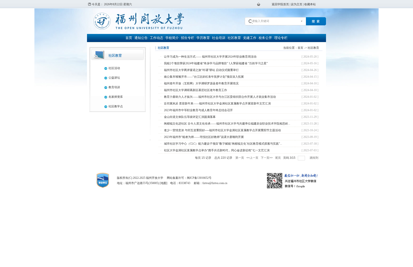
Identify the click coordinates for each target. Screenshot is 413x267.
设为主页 (296, 4)
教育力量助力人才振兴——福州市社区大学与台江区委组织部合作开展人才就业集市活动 (220, 96)
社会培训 (218, 38)
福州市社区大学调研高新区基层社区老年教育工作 (195, 90)
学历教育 (203, 38)
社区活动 (114, 68)
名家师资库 (116, 96)
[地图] (163, 183)
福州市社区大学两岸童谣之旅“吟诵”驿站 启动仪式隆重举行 (201, 70)
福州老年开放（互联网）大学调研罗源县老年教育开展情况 (201, 83)
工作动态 (156, 38)
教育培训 (114, 87)
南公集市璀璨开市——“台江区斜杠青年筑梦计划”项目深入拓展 (204, 76)
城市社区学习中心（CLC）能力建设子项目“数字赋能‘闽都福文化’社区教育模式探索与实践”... (223, 143)
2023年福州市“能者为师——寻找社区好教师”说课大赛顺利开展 (204, 137)
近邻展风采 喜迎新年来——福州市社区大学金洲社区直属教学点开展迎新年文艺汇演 (217, 103)
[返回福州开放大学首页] (138, 29)
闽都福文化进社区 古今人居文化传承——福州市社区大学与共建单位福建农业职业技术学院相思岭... (227, 123)
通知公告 (141, 38)
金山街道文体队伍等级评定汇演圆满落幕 (190, 117)
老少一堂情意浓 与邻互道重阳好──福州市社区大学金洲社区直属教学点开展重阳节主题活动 (222, 130)
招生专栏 (187, 38)
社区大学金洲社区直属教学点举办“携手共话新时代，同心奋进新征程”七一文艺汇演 (217, 150)
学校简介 (172, 38)
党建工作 (249, 38)
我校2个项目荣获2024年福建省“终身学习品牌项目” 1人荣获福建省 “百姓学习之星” (216, 63)
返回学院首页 (280, 4)
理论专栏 (281, 38)
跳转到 (314, 157)
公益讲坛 (114, 77)
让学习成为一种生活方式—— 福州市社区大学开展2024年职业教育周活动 (210, 56)
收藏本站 (310, 4)
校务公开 (265, 38)
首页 (128, 38)
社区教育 (234, 38)
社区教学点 (116, 106)
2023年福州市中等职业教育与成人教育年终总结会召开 (198, 110)
